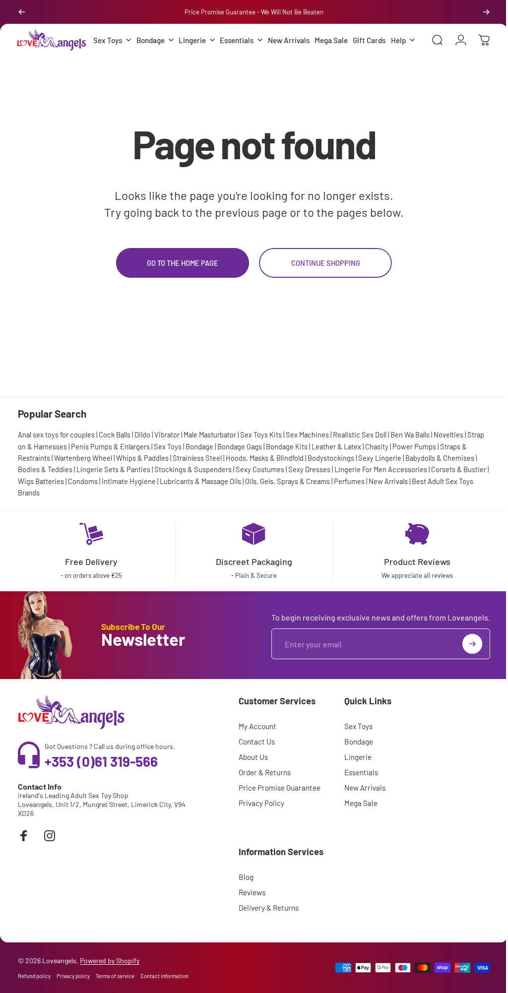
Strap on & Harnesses (51, 465)
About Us (250, 776)
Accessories (410, 488)
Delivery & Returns (266, 927)
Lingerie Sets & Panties (116, 488)
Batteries (76, 500)
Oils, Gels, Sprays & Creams (314, 500)
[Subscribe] (465, 663)
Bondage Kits (305, 465)
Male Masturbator (210, 453)
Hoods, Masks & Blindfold (271, 477)
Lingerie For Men (363, 488)
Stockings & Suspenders (195, 488)
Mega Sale (358, 822)
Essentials (358, 791)
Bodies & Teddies (47, 488)
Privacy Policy (258, 822)
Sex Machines (307, 453)
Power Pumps (432, 465)
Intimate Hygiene (155, 500)
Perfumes (376, 500)
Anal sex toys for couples (56, 453)
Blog (243, 896)
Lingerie (355, 776)
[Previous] (22, 12)
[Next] (486, 12)
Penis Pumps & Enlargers (128, 465)
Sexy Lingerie (386, 477)
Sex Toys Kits (261, 453)
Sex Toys (186, 465)
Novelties (448, 453)
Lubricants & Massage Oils (227, 500)
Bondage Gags (258, 465)
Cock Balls (114, 453)
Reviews (249, 911)
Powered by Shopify (109, 980)
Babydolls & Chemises (446, 477)
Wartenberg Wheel (90, 477)
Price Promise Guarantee (277, 807)
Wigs (53, 500)
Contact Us (254, 760)
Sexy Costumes (262, 488)
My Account (254, 745)
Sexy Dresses (312, 488)
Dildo (142, 453)
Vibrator (167, 453)
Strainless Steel (203, 477)
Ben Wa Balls (410, 453)
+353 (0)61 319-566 (101, 780)
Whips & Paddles (149, 477)
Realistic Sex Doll (359, 453)
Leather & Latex (355, 465)
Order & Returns (262, 791)
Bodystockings (337, 477)
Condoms (110, 500)
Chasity (395, 465)
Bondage (218, 465)
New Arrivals (415, 500)
